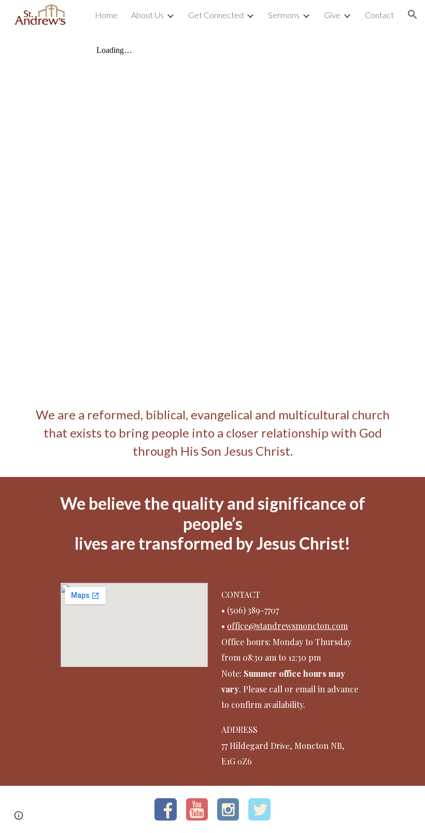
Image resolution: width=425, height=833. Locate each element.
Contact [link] (379, 15)
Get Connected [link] (216, 15)
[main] (212, 433)
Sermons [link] (284, 15)
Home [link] (106, 15)
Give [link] (332, 15)
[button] (412, 14)
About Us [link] (147, 15)
